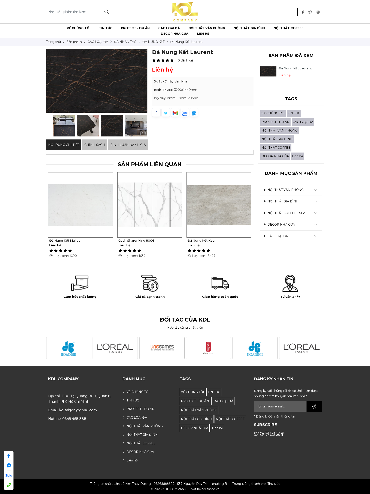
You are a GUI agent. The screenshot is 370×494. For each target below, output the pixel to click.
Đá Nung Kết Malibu (65, 241)
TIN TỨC (294, 113)
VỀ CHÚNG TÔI (273, 113)
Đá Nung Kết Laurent (295, 68)
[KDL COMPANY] (185, 11)
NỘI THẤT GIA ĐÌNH (277, 139)
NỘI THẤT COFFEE (275, 148)
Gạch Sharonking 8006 (136, 241)
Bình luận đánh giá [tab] (128, 145)
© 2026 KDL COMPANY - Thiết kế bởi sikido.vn (185, 489)
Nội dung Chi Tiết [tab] (63, 145)
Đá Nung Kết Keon (202, 241)
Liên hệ (297, 156)
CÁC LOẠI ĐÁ (303, 122)
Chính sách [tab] (94, 145)
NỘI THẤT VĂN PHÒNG (279, 130)
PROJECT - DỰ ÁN (275, 122)
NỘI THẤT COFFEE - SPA (286, 213)
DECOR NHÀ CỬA (275, 156)
